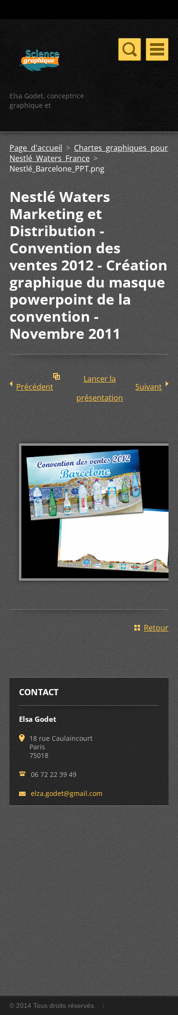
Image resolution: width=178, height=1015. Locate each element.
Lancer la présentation (99, 380)
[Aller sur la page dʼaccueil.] (39, 61)
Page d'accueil (35, 148)
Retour (156, 627)
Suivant (148, 387)
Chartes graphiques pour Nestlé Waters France (88, 153)
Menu (157, 49)
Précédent (34, 387)
